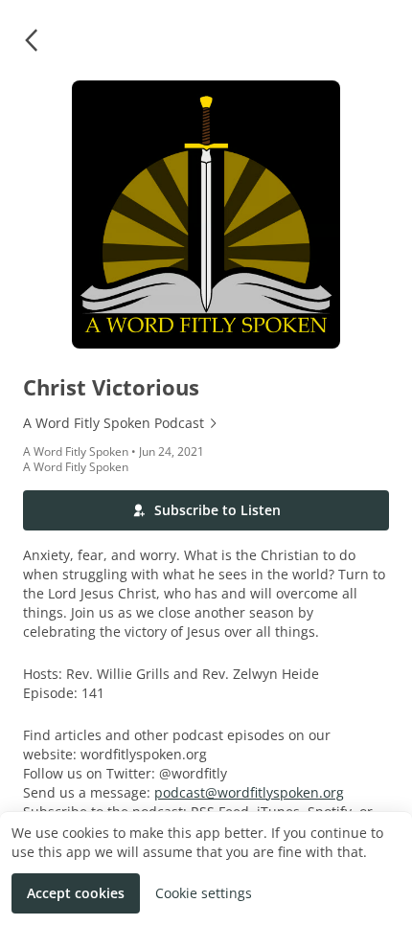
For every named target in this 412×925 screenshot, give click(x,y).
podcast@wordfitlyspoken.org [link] (249, 792)
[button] (31, 40)
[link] (206, 423)
